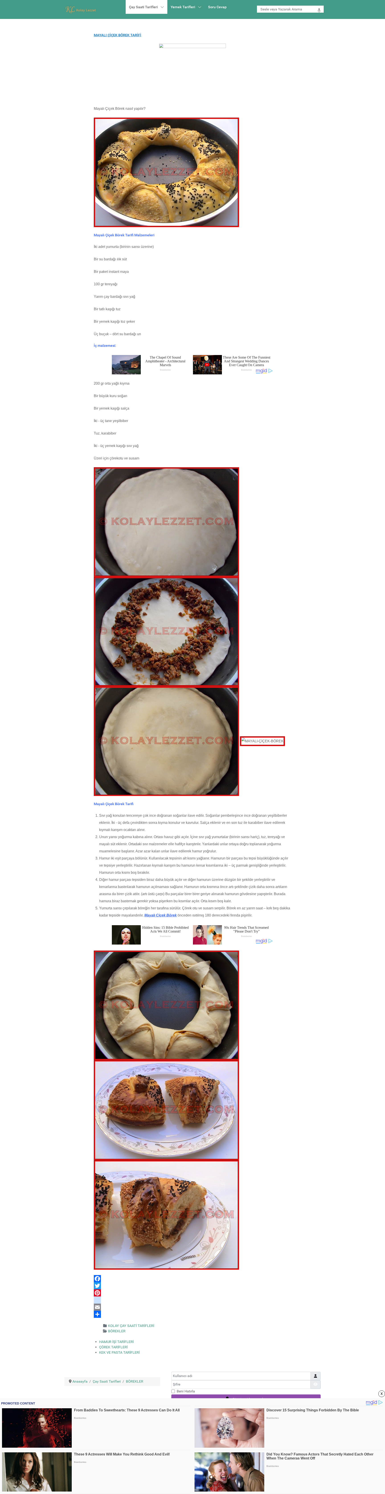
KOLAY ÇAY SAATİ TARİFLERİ (131, 1326)
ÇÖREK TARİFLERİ (113, 1347)
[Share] (192, 1314)
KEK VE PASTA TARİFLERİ (119, 1352)
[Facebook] (192, 1278)
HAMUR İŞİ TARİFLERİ (116, 1342)
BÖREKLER (116, 1331)
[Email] (192, 1307)
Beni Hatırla (186, 1391)
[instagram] (192, 1300)
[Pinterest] (192, 1292)
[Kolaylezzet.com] (81, 9)
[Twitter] (192, 1285)
